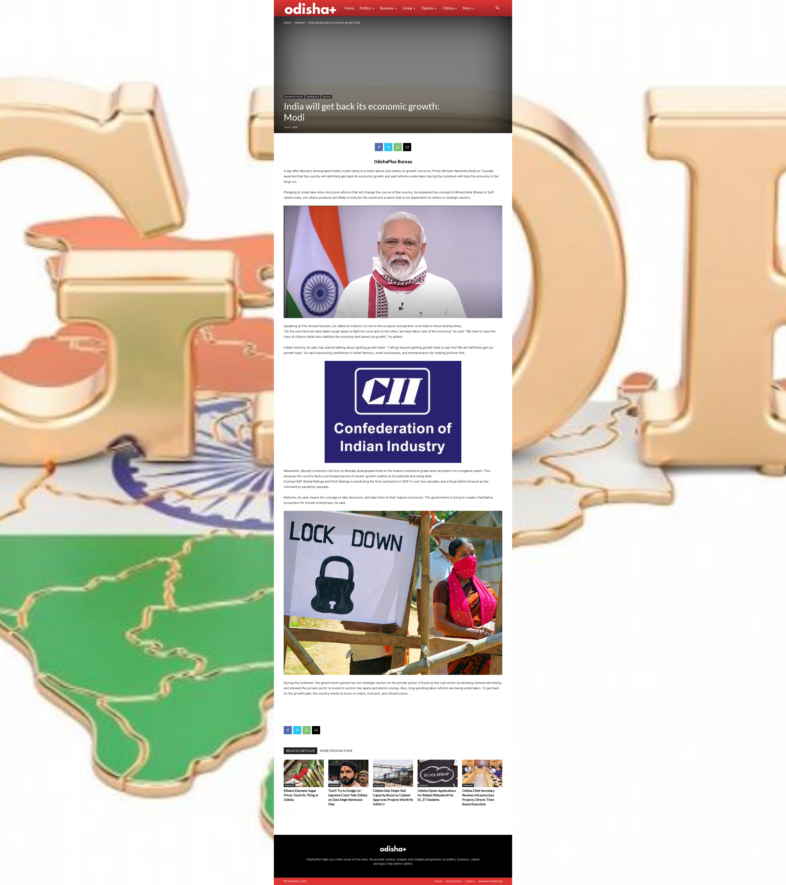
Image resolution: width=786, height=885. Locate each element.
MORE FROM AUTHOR (336, 750)
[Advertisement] (393, 708)
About (438, 881)
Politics (365, 8)
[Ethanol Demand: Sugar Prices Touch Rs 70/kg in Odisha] (304, 773)
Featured (289, 785)
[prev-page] (286, 812)
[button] (497, 8)
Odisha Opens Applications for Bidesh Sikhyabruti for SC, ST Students (437, 795)
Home (349, 8)
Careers (470, 881)
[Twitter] (388, 147)
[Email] (407, 147)
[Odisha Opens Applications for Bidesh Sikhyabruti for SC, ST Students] (438, 773)
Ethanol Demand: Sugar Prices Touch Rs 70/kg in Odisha (301, 795)
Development (312, 96)
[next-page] (292, 812)
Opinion (427, 8)
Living (407, 8)
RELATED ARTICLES (300, 750)
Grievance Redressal (490, 881)
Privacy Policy (454, 881)
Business (387, 8)
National (300, 22)
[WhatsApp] (398, 147)
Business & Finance (294, 96)
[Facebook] (379, 147)
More (467, 8)
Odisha (448, 8)
